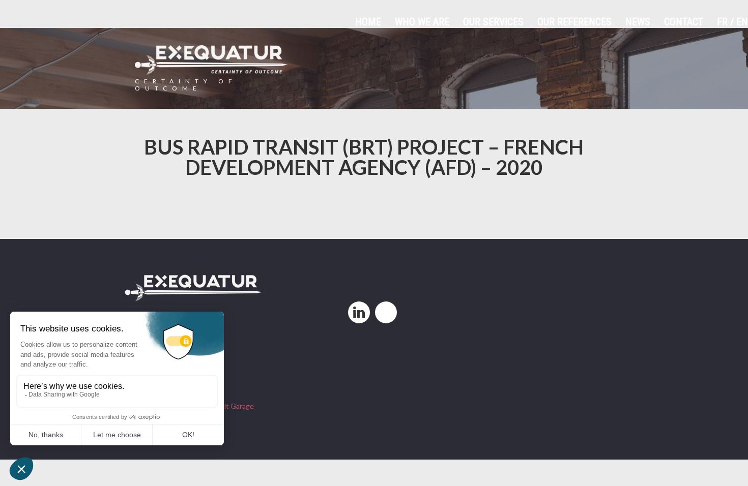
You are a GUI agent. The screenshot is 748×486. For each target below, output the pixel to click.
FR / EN (732, 22)
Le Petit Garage (229, 406)
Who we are (422, 22)
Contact (683, 22)
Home (368, 22)
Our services (493, 22)
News (637, 22)
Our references (574, 22)
